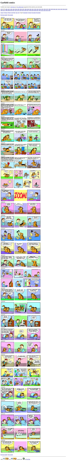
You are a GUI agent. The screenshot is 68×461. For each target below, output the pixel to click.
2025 (47, 10)
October (29, 12)
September (25, 12)
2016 (25, 10)
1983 (13, 9)
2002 (59, 9)
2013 (18, 10)
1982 (11, 9)
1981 (9, 9)
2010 (11, 10)
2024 (44, 10)
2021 (37, 10)
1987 (23, 9)
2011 (13, 10)
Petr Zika (28, 459)
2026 (49, 10)
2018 (30, 10)
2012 (16, 10)
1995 (42, 9)
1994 (40, 9)
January (2, 12)
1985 (18, 9)
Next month (10, 15)
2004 (64, 9)
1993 (37, 9)
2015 (23, 10)
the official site (20, 7)
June (17, 12)
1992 (35, 9)
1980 (6, 9)
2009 (9, 10)
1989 (28, 9)
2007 (4, 10)
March (9, 12)
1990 (30, 9)
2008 (6, 10)
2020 (35, 10)
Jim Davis (13, 7)
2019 (33, 10)
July (19, 12)
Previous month (4, 15)
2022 (40, 10)
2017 (28, 10)
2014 (21, 10)
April (12, 12)
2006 (2, 10)
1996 (45, 9)
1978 (2, 9)
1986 (21, 9)
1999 (52, 9)
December (38, 12)
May (14, 12)
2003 (61, 9)
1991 (33, 9)
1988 (25, 9)
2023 (42, 10)
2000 (54, 9)
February (6, 12)
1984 (16, 9)
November (33, 12)
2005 (66, 9)
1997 (47, 9)
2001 (57, 9)
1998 (49, 9)
